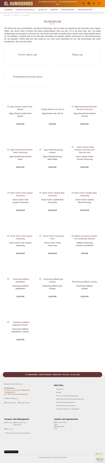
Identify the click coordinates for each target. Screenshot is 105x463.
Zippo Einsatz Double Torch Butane (20, 114)
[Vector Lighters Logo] (27, 54)
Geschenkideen (67, 10)
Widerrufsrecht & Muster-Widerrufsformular (70, 399)
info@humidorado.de (11, 398)
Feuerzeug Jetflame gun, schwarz (52, 287)
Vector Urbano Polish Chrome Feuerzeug (84, 158)
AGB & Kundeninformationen (65, 402)
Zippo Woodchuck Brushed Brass (20, 158)
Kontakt (58, 392)
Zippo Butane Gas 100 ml (52, 113)
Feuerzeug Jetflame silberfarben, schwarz (20, 330)
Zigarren (9, 10)
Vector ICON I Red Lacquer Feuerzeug (20, 244)
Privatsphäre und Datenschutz (66, 405)
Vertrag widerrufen (11, 452)
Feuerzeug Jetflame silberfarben (20, 287)
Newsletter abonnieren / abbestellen (67, 409)
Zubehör (54, 10)
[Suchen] (83, 3)
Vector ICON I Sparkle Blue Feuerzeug (52, 201)
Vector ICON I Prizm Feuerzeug (52, 244)
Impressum (59, 389)
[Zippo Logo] (77, 54)
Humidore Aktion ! (85, 10)
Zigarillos (42, 10)
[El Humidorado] (19, 3)
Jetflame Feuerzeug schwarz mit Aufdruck (84, 244)
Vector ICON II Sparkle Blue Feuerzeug (84, 201)
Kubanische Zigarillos (25, 10)
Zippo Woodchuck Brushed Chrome (85, 114)
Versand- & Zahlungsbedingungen (67, 396)
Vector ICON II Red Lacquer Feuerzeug (20, 201)
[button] (88, 3)
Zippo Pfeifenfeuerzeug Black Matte (52, 158)
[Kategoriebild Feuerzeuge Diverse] (27, 77)
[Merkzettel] (99, 3)
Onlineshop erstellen (45, 457)
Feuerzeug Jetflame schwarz (84, 287)
